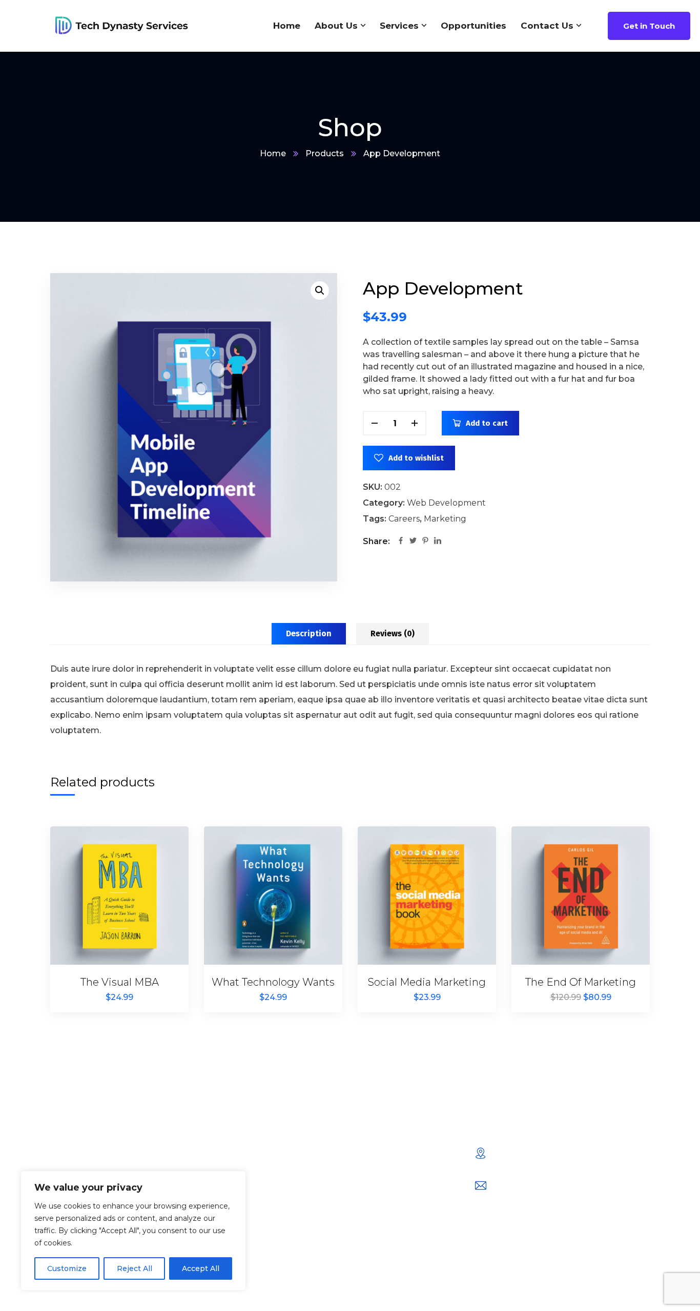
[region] (133, 1231)
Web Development (446, 503)
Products (324, 153)
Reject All (134, 1268)
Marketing (445, 519)
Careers (404, 519)
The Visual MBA (119, 982)
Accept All (200, 1268)
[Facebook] (400, 541)
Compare (163, 870)
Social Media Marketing (427, 982)
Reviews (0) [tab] (392, 633)
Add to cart (487, 423)
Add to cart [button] (163, 846)
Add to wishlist (416, 458)
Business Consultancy (259, 1151)
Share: (376, 541)
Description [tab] (309, 633)
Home (273, 153)
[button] (320, 290)
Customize (67, 1268)
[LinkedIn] (437, 541)
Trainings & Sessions (255, 1177)
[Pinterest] (425, 541)
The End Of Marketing (580, 982)
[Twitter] (413, 541)
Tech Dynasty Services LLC (330, 1292)
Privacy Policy (377, 1177)
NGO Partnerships (252, 1242)
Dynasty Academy (385, 1151)
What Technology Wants (273, 982)
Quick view (163, 917)
